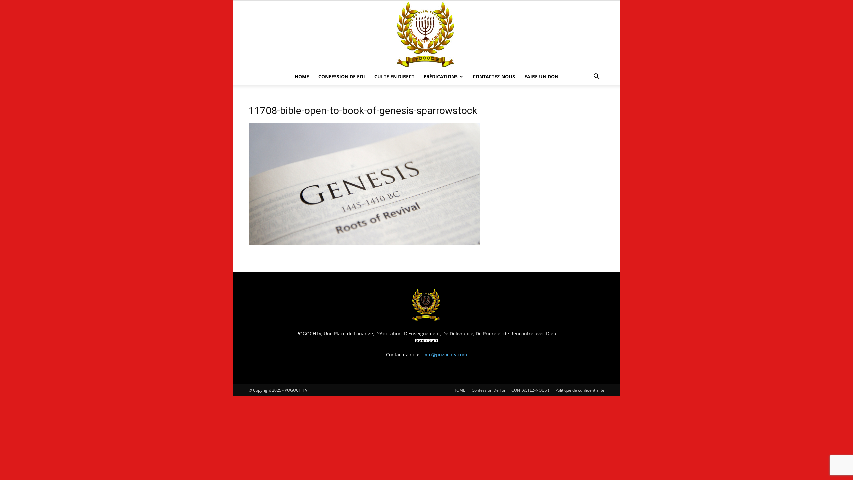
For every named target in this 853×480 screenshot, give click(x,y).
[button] (596, 77)
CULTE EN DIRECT (394, 76)
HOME (302, 76)
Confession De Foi (341, 76)
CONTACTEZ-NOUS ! (530, 390)
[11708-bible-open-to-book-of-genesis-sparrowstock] (364, 243)
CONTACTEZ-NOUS (494, 76)
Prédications (441, 76)
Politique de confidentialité (579, 390)
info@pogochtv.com (445, 354)
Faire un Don (541, 76)
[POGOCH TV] (426, 35)
